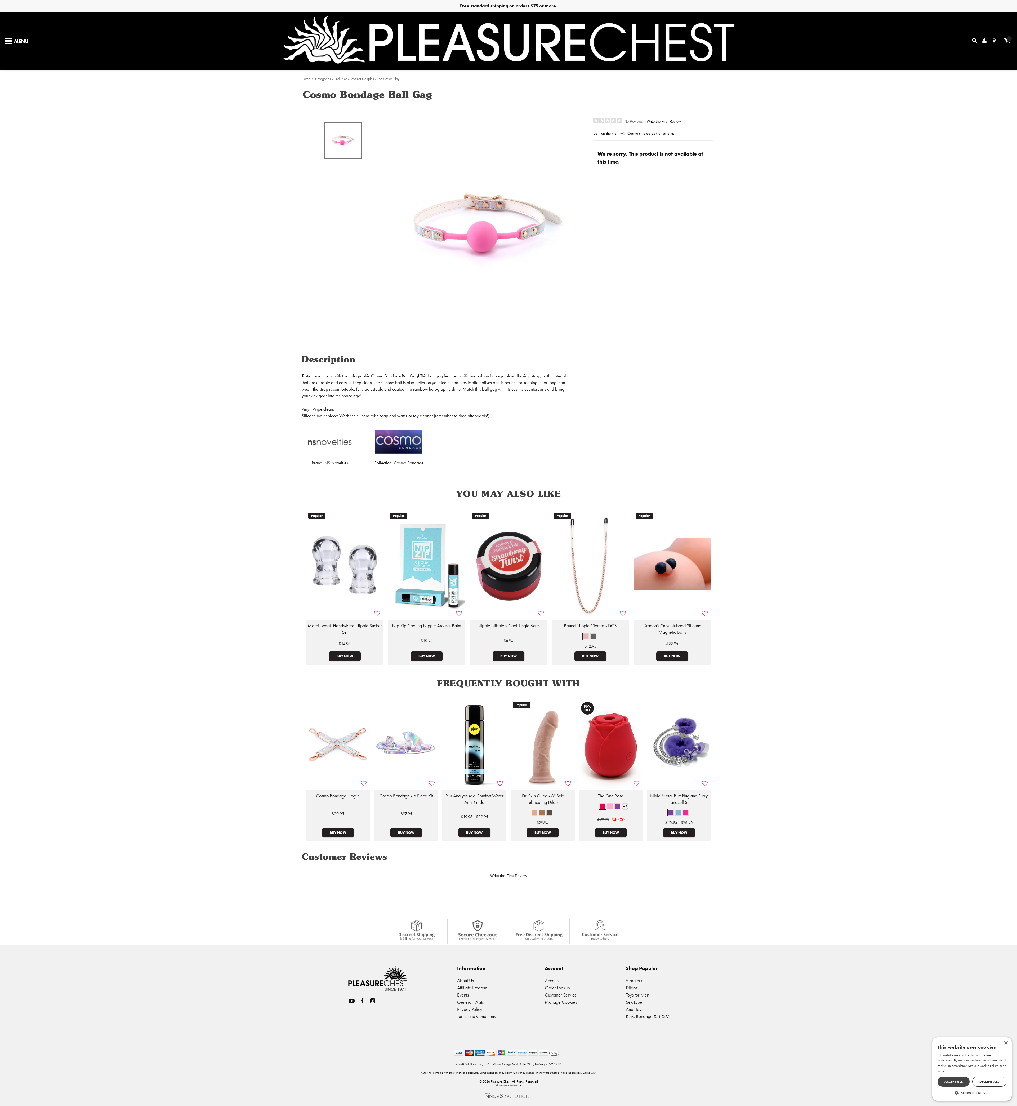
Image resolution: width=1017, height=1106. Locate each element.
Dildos (631, 987)
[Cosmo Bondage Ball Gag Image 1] (487, 227)
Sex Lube (634, 1002)
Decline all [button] (989, 1081)
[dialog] (972, 1069)
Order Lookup (557, 987)
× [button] (1006, 1043)
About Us (465, 980)
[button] (586, 636)
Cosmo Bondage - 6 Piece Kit (406, 796)
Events (463, 995)
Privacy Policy (469, 1009)
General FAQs (470, 1002)
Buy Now (345, 656)
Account (552, 980)
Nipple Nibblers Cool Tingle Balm (508, 626)
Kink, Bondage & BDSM (648, 1016)
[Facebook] (362, 1000)
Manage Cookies (561, 1002)
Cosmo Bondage (408, 462)
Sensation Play (389, 79)
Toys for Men (637, 995)
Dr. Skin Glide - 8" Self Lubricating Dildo (542, 799)
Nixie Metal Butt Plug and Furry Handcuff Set (679, 799)
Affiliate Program (472, 987)
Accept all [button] (953, 1081)
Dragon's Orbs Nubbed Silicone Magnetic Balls (672, 629)
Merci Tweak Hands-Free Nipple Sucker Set (345, 629)
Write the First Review (664, 122)
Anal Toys (634, 1009)
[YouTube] (351, 1000)
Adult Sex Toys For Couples (355, 79)
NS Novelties (336, 462)
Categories (323, 79)
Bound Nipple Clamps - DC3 (590, 626)
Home (306, 79)
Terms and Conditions (476, 1016)
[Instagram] (372, 1000)
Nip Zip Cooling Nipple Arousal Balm (426, 626)
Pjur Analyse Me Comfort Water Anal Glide (474, 799)
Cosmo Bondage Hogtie (338, 796)
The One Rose (610, 796)
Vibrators (634, 980)
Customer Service (561, 995)
